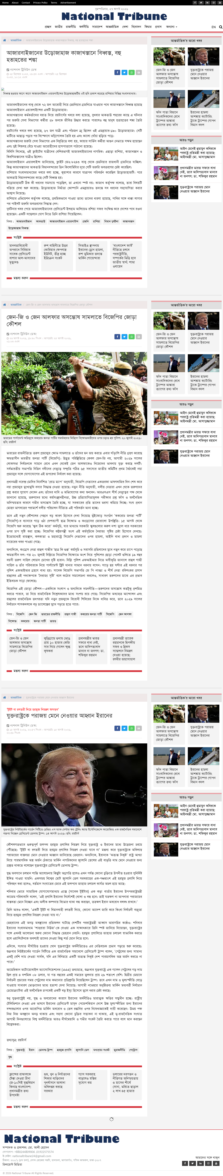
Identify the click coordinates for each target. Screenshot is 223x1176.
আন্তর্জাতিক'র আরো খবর (186, 41)
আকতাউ (40, 222)
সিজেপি (110, 614)
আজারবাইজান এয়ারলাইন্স (64, 222)
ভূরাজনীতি (119, 1050)
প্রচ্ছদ (48, 27)
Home (5, 2)
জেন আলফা (125, 614)
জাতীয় (58, 27)
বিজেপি (20, 614)
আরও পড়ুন (186, 140)
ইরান (31, 1050)
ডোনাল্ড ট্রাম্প (46, 1050)
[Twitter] (201, 3)
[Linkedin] (207, 3)
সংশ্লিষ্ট (17, 237)
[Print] (139, 72)
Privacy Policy (40, 2)
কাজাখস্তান (128, 222)
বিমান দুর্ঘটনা (111, 222)
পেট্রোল (133, 1050)
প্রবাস (158, 27)
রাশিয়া (96, 222)
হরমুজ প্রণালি (64, 1050)
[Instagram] (213, 3)
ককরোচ (25, 621)
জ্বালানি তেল (82, 1050)
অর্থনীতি (84, 27)
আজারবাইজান (24, 222)
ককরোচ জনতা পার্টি (91, 614)
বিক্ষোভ (12, 621)
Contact (26, 2)
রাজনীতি (71, 27)
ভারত (53, 621)
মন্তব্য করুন (21, 278)
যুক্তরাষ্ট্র (20, 1050)
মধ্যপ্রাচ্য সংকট (101, 1050)
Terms (54, 2)
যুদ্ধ (10, 1057)
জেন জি (33, 614)
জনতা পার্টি (40, 621)
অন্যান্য (170, 27)
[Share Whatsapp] (132, 72)
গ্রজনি (86, 222)
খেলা (125, 27)
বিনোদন (136, 27)
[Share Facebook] (117, 72)
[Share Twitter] (124, 72)
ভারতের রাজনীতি (50, 614)
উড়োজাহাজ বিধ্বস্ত (18, 228)
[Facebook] (195, 3)
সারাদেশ (97, 27)
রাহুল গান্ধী (70, 614)
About (15, 2)
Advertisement (68, 2)
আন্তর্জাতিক (112, 27)
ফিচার (148, 27)
